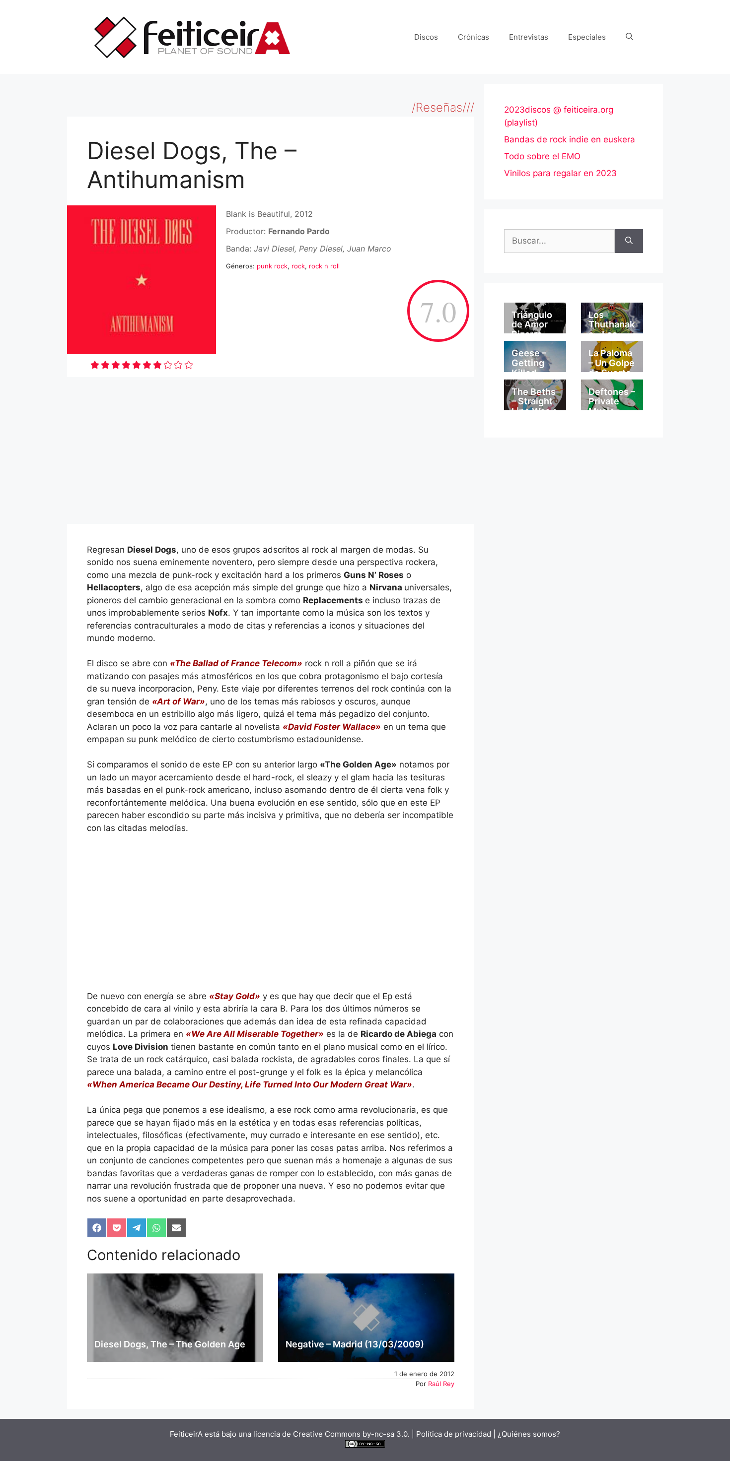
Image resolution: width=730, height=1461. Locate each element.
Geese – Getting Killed (528, 363)
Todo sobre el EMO (542, 156)
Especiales (587, 37)
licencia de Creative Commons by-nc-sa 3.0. (331, 1434)
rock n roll (324, 266)
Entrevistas (528, 37)
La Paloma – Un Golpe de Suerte (611, 363)
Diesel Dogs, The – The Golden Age (169, 1344)
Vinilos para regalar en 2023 (560, 173)
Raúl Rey (441, 1384)
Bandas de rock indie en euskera (569, 139)
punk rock (272, 266)
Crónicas (473, 37)
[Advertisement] (270, 450)
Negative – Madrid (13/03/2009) (355, 1344)
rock (298, 266)
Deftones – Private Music (611, 401)
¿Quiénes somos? (529, 1434)
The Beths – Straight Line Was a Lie (534, 406)
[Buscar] (629, 241)
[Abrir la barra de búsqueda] (629, 37)
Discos (426, 37)
